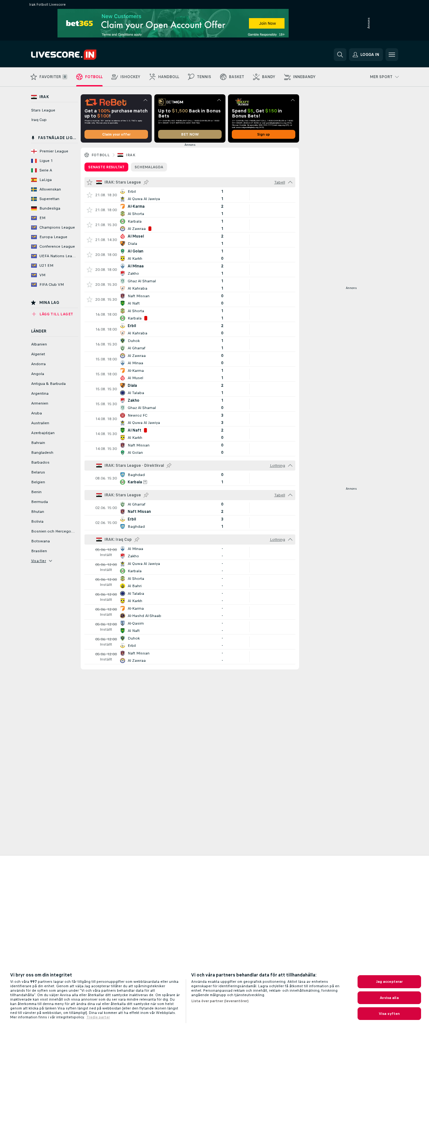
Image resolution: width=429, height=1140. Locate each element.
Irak (130, 155)
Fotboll (100, 155)
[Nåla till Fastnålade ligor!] (146, 182)
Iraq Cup (39, 119)
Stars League (43, 110)
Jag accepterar (389, 981)
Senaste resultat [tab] (106, 167)
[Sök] (340, 54)
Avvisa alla (389, 998)
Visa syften (389, 1013)
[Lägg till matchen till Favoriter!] (89, 195)
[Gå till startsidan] (74, 55)
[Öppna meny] (391, 54)
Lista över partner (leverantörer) (220, 1001)
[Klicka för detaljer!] (189, 195)
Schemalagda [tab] (149, 167)
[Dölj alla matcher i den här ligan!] (290, 182)
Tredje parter (98, 1017)
